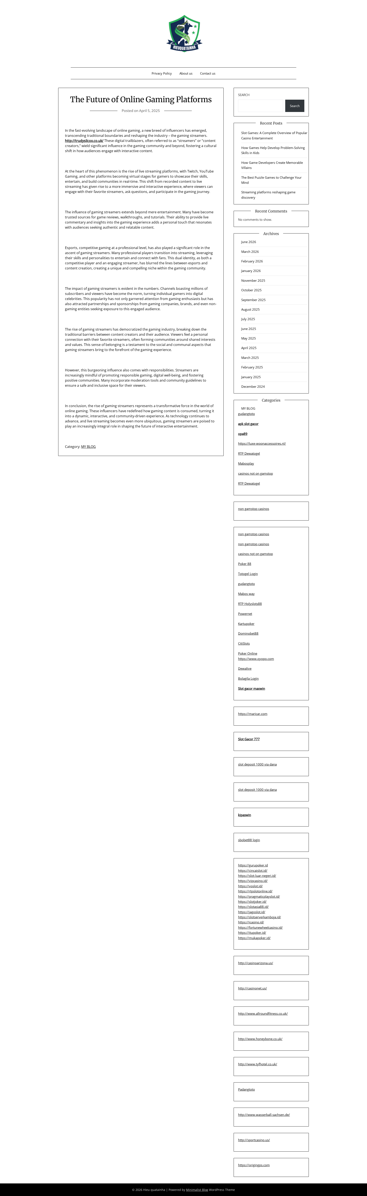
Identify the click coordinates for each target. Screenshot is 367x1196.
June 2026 (248, 242)
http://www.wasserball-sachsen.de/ (264, 1114)
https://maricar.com (252, 714)
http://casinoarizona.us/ (255, 963)
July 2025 (248, 319)
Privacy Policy (162, 73)
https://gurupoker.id (253, 865)
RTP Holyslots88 (250, 604)
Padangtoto (246, 1089)
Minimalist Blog (197, 1190)
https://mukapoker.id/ (254, 938)
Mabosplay (246, 463)
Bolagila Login (248, 678)
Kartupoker (246, 623)
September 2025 (253, 300)
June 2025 (248, 329)
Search (244, 95)
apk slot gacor (248, 424)
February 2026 (252, 261)
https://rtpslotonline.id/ (255, 891)
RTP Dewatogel (249, 453)
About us (185, 73)
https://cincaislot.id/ (252, 870)
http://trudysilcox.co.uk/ (84, 140)
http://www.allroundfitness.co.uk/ (263, 1013)
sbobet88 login (249, 840)
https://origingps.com (254, 1165)
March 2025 (250, 357)
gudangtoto (246, 414)
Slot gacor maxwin (251, 688)
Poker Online (247, 653)
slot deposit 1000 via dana (257, 764)
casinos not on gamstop (255, 473)
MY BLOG (88, 446)
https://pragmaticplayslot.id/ (259, 896)
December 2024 (253, 386)
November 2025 (253, 280)
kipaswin (244, 815)
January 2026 (251, 271)
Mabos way (246, 594)
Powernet (245, 613)
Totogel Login (248, 574)
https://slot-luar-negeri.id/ (257, 875)
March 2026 (250, 251)
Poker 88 (244, 564)
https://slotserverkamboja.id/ (259, 917)
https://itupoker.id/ (252, 932)
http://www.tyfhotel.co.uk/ (257, 1064)
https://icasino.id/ (251, 922)
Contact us (207, 73)
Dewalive (244, 668)
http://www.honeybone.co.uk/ (260, 1039)
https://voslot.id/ (250, 886)
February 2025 (252, 367)
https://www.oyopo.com (256, 659)
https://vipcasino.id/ (253, 881)
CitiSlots (244, 643)
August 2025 (250, 309)
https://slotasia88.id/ (253, 906)
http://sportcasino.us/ (254, 1140)
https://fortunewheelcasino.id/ (260, 927)
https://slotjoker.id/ (252, 901)
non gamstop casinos (253, 509)
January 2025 (251, 377)
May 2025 (248, 338)
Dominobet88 (248, 633)
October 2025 (251, 290)
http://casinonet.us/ (252, 988)
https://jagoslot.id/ (251, 912)
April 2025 (249, 348)
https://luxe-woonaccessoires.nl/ (262, 443)
